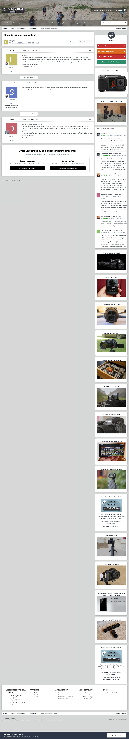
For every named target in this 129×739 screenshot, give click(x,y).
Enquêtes (37, 695)
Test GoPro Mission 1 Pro (111, 71)
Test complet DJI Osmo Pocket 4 (111, 102)
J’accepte (117, 735)
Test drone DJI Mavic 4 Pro (111, 304)
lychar (14, 41)
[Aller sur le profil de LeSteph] (98, 231)
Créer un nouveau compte (27, 168)
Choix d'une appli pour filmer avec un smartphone (112, 230)
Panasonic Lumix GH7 (111, 333)
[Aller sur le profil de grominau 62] (98, 195)
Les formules (87, 693)
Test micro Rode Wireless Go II (111, 620)
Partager (72, 42)
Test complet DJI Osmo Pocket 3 (111, 469)
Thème (11, 720)
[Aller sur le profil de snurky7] (11, 92)
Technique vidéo (39, 693)
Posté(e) (29, 50)
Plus (85, 23)
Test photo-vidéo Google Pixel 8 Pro (111, 441)
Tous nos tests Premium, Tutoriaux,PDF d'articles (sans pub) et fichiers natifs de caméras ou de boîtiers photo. (111, 516)
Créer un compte (88, 697)
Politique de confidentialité (22, 720)
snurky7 (12, 83)
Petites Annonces (35, 23)
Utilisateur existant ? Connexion (102, 10)
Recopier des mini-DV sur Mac (111, 360)
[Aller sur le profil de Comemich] (98, 134)
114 (12, 140)
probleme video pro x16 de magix (111, 174)
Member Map (50, 23)
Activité (6, 23)
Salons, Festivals (112, 693)
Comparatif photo (63, 699)
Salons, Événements (64, 23)
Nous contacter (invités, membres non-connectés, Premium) (49, 720)
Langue (4, 720)
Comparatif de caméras (65, 697)
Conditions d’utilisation (31, 736)
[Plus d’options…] (90, 50)
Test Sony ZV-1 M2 (111, 535)
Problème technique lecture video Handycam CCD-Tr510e (111, 154)
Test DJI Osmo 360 (111, 278)
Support (77, 23)
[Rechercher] (125, 23)
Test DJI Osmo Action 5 (111, 387)
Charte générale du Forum (106, 46)
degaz (12, 119)
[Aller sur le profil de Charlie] (98, 175)
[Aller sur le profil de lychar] (6, 42)
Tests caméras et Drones (66, 693)
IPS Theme (5, 718)
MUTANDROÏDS (106, 133)
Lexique (109, 695)
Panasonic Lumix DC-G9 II (111, 414)
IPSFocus (12, 718)
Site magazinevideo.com (106, 51)
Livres (36, 697)
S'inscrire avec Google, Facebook (109, 62)
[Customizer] (125, 10)
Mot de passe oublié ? (105, 56)
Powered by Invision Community (118, 719)
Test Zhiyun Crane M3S (111, 564)
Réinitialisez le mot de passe (111, 526)
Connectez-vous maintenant (68, 168)
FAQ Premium (87, 699)
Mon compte (87, 695)
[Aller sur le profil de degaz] (11, 128)
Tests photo (62, 695)
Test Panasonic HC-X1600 (111, 253)
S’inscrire (119, 10)
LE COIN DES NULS (32, 43)
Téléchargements (19, 23)
